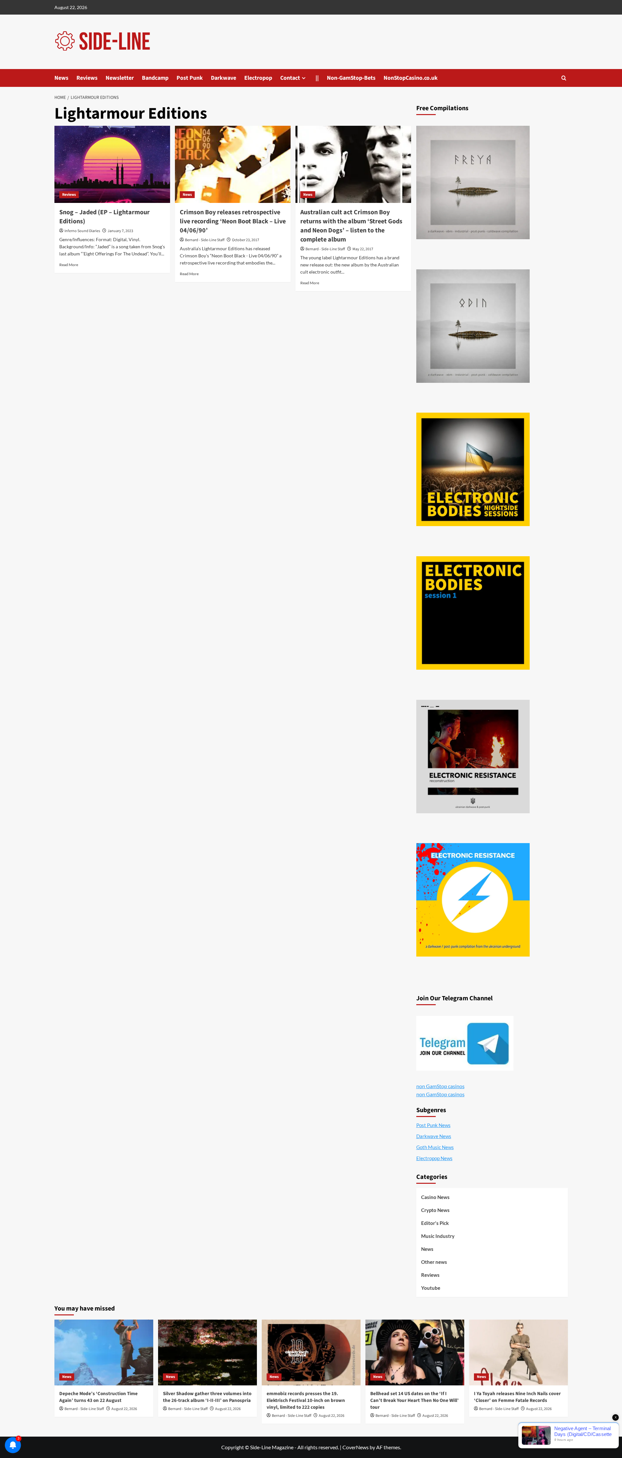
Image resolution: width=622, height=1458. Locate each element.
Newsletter (120, 78)
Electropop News (434, 1158)
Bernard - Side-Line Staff (205, 240)
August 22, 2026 (124, 1409)
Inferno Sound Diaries (82, 231)
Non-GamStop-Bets (351, 78)
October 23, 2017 (245, 240)
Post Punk (190, 78)
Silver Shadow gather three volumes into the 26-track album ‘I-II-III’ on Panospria (207, 1397)
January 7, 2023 (120, 231)
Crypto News (435, 1210)
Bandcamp (155, 78)
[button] (564, 78)
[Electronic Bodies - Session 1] (473, 613)
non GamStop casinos (440, 1086)
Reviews (87, 78)
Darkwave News (433, 1136)
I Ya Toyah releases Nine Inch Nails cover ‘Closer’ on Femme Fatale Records (517, 1397)
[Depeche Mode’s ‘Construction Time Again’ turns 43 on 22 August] (103, 1352)
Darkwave (223, 78)
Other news (434, 1262)
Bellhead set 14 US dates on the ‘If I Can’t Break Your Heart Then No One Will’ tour (414, 1400)
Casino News (435, 1197)
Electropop (258, 78)
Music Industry (438, 1236)
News (61, 78)
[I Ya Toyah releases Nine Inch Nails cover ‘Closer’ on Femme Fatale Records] (518, 1352)
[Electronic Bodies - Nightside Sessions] (473, 469)
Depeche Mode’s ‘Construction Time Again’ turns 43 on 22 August (98, 1397)
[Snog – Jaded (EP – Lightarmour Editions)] (112, 164)
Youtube (430, 1288)
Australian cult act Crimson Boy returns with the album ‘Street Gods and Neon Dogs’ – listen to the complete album (351, 226)
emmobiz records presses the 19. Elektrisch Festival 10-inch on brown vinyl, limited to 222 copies (306, 1400)
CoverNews (355, 1447)
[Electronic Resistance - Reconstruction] (473, 756)
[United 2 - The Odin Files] (473, 326)
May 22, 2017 (362, 249)
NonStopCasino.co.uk (411, 78)
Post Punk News (433, 1125)
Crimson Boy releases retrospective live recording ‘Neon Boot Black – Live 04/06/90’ (233, 221)
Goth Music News (435, 1147)
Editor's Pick (435, 1223)
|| (317, 78)
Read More (68, 264)
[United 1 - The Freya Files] (473, 182)
